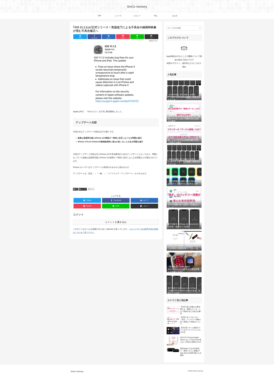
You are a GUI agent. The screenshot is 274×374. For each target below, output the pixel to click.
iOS (76, 189)
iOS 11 (92, 189)
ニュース (83, 189)
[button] (200, 28)
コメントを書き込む (116, 222)
